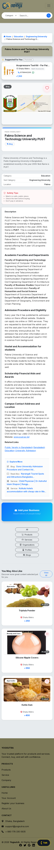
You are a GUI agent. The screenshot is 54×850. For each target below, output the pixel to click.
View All (46, 573)
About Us (6, 808)
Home (8, 36)
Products (28, 535)
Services (28, 540)
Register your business (13, 803)
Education (18, 36)
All (27, 529)
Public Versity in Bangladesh (19, 447)
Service (5, 775)
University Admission (25, 450)
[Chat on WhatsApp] (33, 72)
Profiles (28, 550)
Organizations (28, 545)
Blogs (28, 555)
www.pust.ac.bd (21, 437)
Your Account (9, 798)
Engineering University (36, 36)
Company (6, 780)
